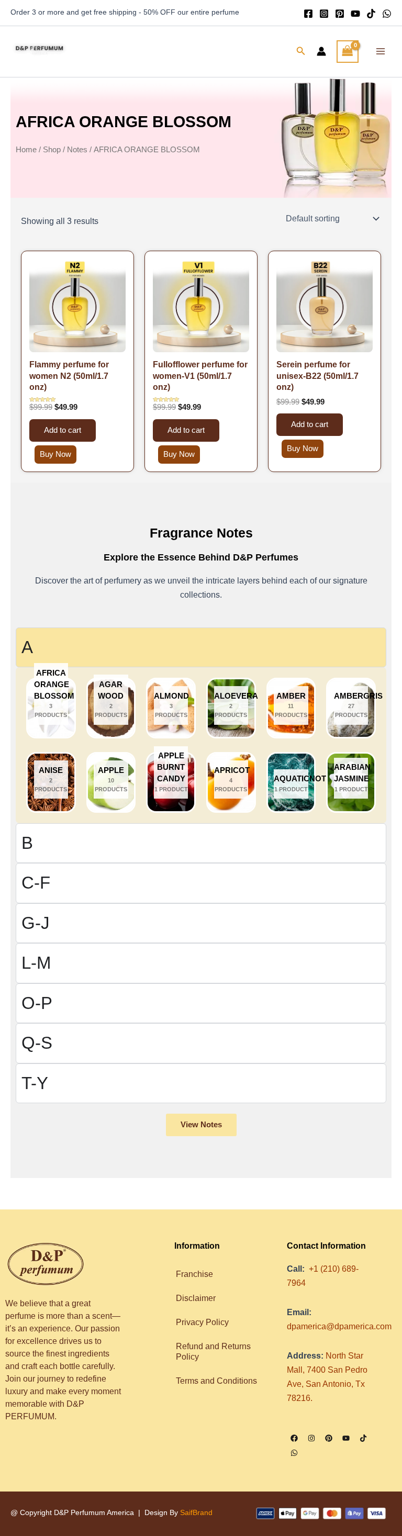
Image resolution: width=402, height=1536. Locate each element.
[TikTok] (371, 13)
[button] (301, 51)
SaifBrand (196, 1512)
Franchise (194, 1274)
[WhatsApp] (387, 13)
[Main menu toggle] (380, 51)
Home (26, 149)
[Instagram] (324, 13)
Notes (77, 149)
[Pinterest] (339, 13)
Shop (52, 149)
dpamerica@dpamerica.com (339, 1326)
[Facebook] (308, 13)
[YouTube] (355, 13)
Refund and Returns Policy (213, 1351)
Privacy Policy (202, 1322)
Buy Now (55, 454)
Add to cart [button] (62, 430)
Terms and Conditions (217, 1380)
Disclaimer (196, 1298)
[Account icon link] (321, 51)
